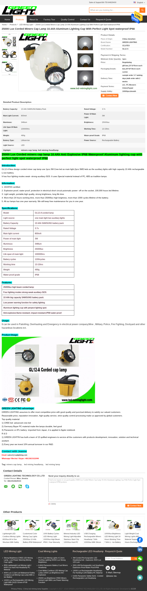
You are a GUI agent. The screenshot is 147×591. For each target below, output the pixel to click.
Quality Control (67, 19)
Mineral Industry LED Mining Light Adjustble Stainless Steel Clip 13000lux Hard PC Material (72, 539)
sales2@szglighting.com (17, 455)
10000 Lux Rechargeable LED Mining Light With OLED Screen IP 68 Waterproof (18, 582)
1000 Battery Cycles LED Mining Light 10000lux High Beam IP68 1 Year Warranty (51, 538)
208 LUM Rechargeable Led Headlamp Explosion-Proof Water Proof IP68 (88, 566)
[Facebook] (140, 540)
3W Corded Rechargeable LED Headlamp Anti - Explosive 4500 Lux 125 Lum (87, 560)
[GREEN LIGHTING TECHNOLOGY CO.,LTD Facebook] (114, 569)
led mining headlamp (33, 464)
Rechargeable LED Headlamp (88, 551)
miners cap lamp (14, 464)
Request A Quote (103, 19)
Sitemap (117, 572)
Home (7, 19)
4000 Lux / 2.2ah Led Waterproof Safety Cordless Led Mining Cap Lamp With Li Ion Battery (19, 575)
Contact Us (85, 19)
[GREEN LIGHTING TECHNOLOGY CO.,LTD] (19, 10)
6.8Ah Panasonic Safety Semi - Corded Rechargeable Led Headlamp (88, 577)
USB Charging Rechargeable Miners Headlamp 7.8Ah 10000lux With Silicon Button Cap (92, 539)
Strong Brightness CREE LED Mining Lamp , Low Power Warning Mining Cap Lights (18, 560)
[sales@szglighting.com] (140, 577)
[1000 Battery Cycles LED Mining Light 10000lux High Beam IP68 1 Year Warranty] (53, 525)
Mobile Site (112, 576)
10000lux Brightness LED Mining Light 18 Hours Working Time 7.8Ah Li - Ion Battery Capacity (113, 539)
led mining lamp (53, 464)
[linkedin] (140, 549)
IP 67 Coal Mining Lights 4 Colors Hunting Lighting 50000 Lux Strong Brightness (52, 560)
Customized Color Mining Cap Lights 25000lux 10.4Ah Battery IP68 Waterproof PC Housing (32, 539)
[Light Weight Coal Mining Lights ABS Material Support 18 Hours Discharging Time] (134, 525)
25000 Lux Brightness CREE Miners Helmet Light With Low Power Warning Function (53, 580)
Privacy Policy (16, 589)
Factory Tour (49, 19)
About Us (34, 19)
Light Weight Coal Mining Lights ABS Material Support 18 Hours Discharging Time (132, 539)
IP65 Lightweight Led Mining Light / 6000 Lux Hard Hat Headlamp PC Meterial (17, 567)
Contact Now (106, 95)
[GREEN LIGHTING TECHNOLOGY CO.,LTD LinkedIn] (108, 569)
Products (20, 19)
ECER (133, 589)
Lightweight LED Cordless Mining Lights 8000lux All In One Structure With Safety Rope (12, 539)
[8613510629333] (140, 568)
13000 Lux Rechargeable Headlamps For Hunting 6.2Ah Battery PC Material (87, 572)
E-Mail (109, 572)
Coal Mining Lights (47, 551)
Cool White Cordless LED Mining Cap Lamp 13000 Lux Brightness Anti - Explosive (53, 573)
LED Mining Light (26, 25)
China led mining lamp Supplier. (36, 589)
